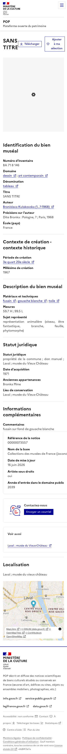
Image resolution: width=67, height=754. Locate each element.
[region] (33, 611)
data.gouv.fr (40, 706)
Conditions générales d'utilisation (21, 741)
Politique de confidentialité (37, 738)
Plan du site (34, 730)
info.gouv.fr (10, 699)
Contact (43, 716)
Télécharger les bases (28, 723)
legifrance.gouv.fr (14, 706)
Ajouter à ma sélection (57, 44)
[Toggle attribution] (60, 629)
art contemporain (31, 175)
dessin (7, 175)
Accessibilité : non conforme (18, 716)
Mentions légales (12, 738)
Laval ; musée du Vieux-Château (27, 546)
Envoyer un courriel (38, 512)
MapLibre (11, 628)
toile (52, 301)
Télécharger (31, 44)
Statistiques (51, 723)
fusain (7, 301)
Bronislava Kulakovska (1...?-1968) (26, 207)
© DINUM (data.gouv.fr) (33, 628)
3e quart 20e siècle (16, 262)
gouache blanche (30, 301)
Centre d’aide (14, 730)
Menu (62, 5)
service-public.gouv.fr (38, 699)
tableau (8, 186)
